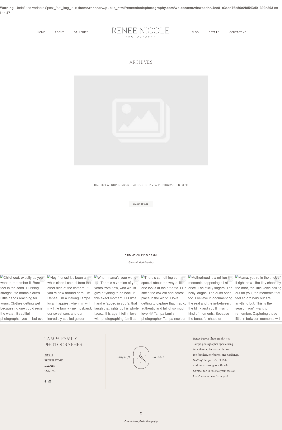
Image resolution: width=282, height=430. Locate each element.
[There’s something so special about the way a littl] (164, 298)
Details (214, 32)
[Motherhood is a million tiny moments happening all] (211, 298)
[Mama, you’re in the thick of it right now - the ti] (258, 298)
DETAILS (50, 365)
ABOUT (49, 355)
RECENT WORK (54, 360)
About (59, 32)
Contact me (200, 371)
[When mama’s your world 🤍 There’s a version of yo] (117, 298)
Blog (195, 32)
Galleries (81, 32)
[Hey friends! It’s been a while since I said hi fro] (70, 298)
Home (41, 32)
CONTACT (51, 371)
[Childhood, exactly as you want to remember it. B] (23, 298)
